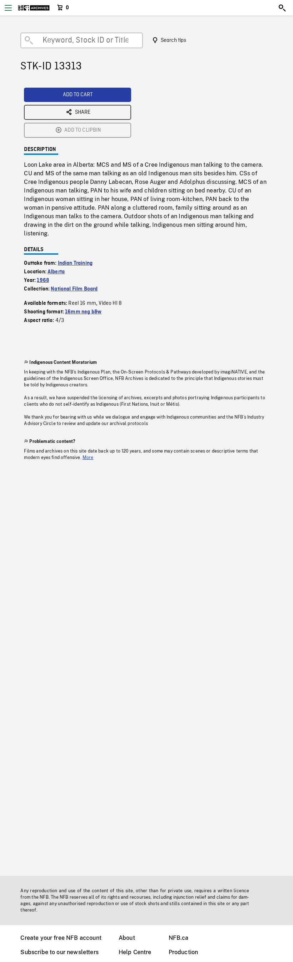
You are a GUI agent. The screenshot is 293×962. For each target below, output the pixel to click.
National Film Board (74, 289)
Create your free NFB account (60, 937)
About (127, 937)
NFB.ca (179, 937)
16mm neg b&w (83, 312)
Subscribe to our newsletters (59, 952)
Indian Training (75, 263)
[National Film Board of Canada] (34, 8)
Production (183, 952)
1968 (43, 280)
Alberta (56, 272)
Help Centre (135, 952)
